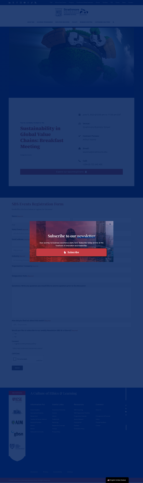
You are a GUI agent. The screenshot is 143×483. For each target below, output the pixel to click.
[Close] (110, 224)
